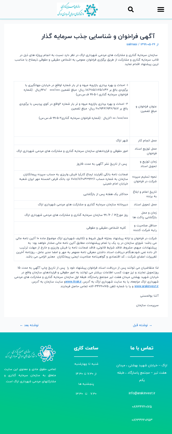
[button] (161, 9)
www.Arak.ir (73, 282)
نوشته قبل (142, 325)
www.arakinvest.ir (146, 286)
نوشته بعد (29, 325)
